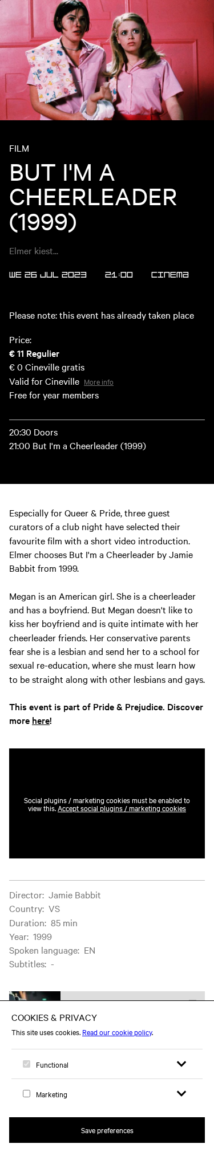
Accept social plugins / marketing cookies (122, 808)
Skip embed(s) (155, 721)
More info (99, 381)
